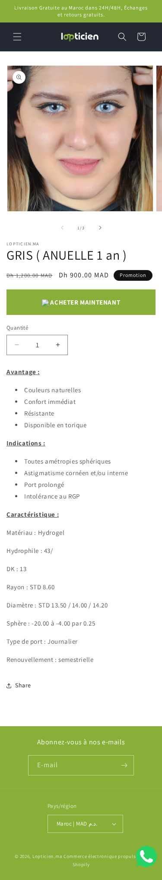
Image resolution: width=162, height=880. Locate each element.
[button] (17, 36)
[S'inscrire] (123, 765)
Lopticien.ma (47, 856)
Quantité (17, 327)
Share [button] (23, 685)
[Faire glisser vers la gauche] (62, 227)
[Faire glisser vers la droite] (100, 227)
